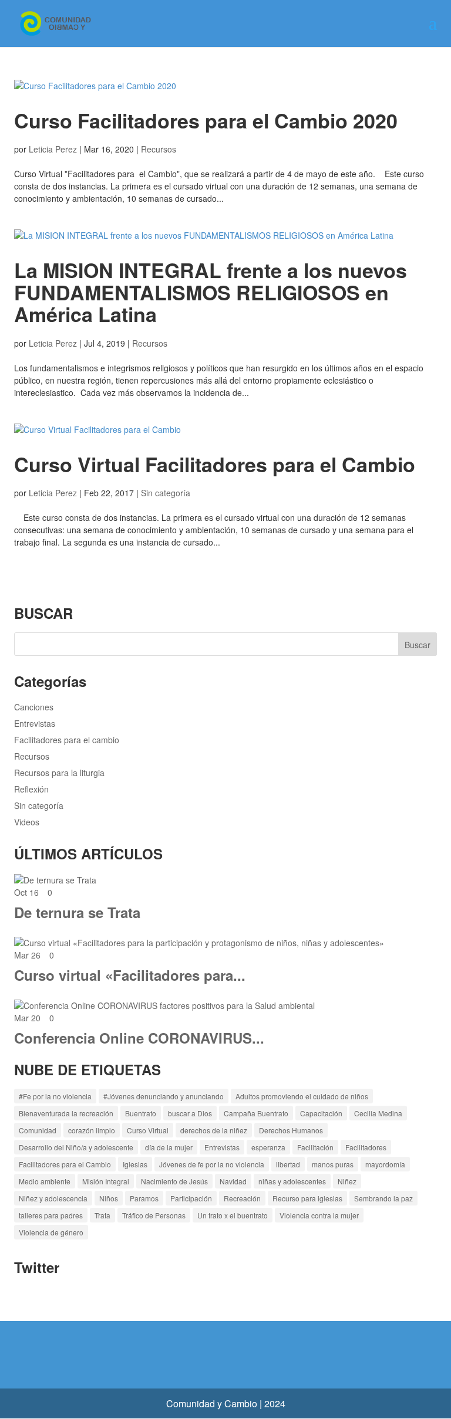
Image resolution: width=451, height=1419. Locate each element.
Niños (108, 1198)
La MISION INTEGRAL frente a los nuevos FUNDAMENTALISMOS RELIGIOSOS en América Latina (210, 292)
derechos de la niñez (213, 1130)
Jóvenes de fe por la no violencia (211, 1164)
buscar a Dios (190, 1113)
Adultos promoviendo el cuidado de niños (301, 1096)
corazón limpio (91, 1130)
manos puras (333, 1164)
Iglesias (135, 1164)
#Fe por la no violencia (55, 1096)
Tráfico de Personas (154, 1215)
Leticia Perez (53, 149)
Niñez (347, 1181)
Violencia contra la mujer (319, 1215)
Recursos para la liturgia (59, 772)
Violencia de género (51, 1232)
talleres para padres (51, 1215)
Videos (26, 822)
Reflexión (31, 789)
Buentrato (140, 1113)
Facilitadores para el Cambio (65, 1164)
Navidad (233, 1181)
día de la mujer (169, 1147)
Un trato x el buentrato (232, 1215)
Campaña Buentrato (256, 1113)
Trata (102, 1215)
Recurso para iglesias (307, 1198)
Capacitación (321, 1113)
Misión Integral (105, 1181)
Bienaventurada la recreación (66, 1113)
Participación (191, 1198)
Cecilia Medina (378, 1113)
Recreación (242, 1198)
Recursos (158, 149)
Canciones (33, 707)
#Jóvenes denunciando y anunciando (163, 1096)
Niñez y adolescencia (53, 1198)
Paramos (144, 1198)
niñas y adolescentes (292, 1181)
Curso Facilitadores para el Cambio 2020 (206, 120)
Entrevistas (34, 723)
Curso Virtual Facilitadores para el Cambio (214, 464)
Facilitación (315, 1147)
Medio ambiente (44, 1181)
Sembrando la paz (383, 1198)
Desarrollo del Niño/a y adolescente (76, 1147)
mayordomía (385, 1164)
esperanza (268, 1147)
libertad (288, 1164)
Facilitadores (365, 1147)
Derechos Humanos (291, 1130)
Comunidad (37, 1130)
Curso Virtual (148, 1130)
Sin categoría (165, 493)
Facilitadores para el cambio (66, 740)
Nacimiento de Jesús (174, 1181)
